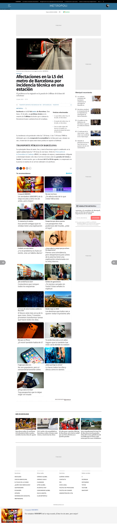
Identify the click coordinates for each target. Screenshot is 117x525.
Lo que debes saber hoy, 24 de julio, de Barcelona (62, 116)
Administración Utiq (66, 493)
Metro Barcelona (47, 104)
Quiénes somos (64, 476)
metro (34, 111)
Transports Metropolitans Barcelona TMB (30, 104)
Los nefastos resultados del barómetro (30, 1)
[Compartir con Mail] (27, 168)
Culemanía (40, 482)
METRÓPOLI (19, 108)
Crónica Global (42, 476)
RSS (60, 482)
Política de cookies (65, 490)
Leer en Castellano (5, 9)
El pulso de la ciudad (22, 482)
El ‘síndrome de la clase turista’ (71, 1)
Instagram (85, 482)
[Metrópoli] (58, 5)
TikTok (84, 485)
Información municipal (22, 496)
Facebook (85, 479)
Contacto (62, 479)
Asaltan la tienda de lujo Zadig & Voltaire (87, 1)
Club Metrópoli (42, 496)
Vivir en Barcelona (21, 479)
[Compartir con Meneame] (24, 168)
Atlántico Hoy (41, 487)
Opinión (17, 493)
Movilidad (19, 73)
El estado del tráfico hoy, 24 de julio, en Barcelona (62, 122)
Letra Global (41, 485)
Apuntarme (95, 218)
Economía (18, 490)
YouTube (84, 487)
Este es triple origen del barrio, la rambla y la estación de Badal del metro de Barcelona (62, 129)
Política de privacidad (66, 487)
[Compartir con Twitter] (20, 168)
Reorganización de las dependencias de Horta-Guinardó (51, 1)
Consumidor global (43, 490)
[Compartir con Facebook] (17, 168)
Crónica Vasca (41, 479)
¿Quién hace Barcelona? (22, 485)
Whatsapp (85, 490)
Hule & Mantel (41, 493)
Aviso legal (63, 485)
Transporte (56, 104)
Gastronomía (19, 487)
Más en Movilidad (22, 414)
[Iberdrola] (66, 12)
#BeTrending (19, 498)
